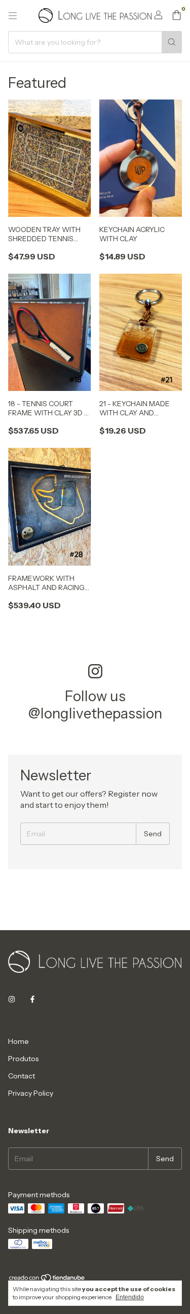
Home (18, 1041)
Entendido (130, 1297)
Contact (21, 1075)
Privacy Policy (30, 1093)
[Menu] (12, 15)
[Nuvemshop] (47, 1280)
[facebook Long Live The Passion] (32, 999)
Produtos (23, 1058)
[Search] (172, 42)
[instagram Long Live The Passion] (11, 999)
